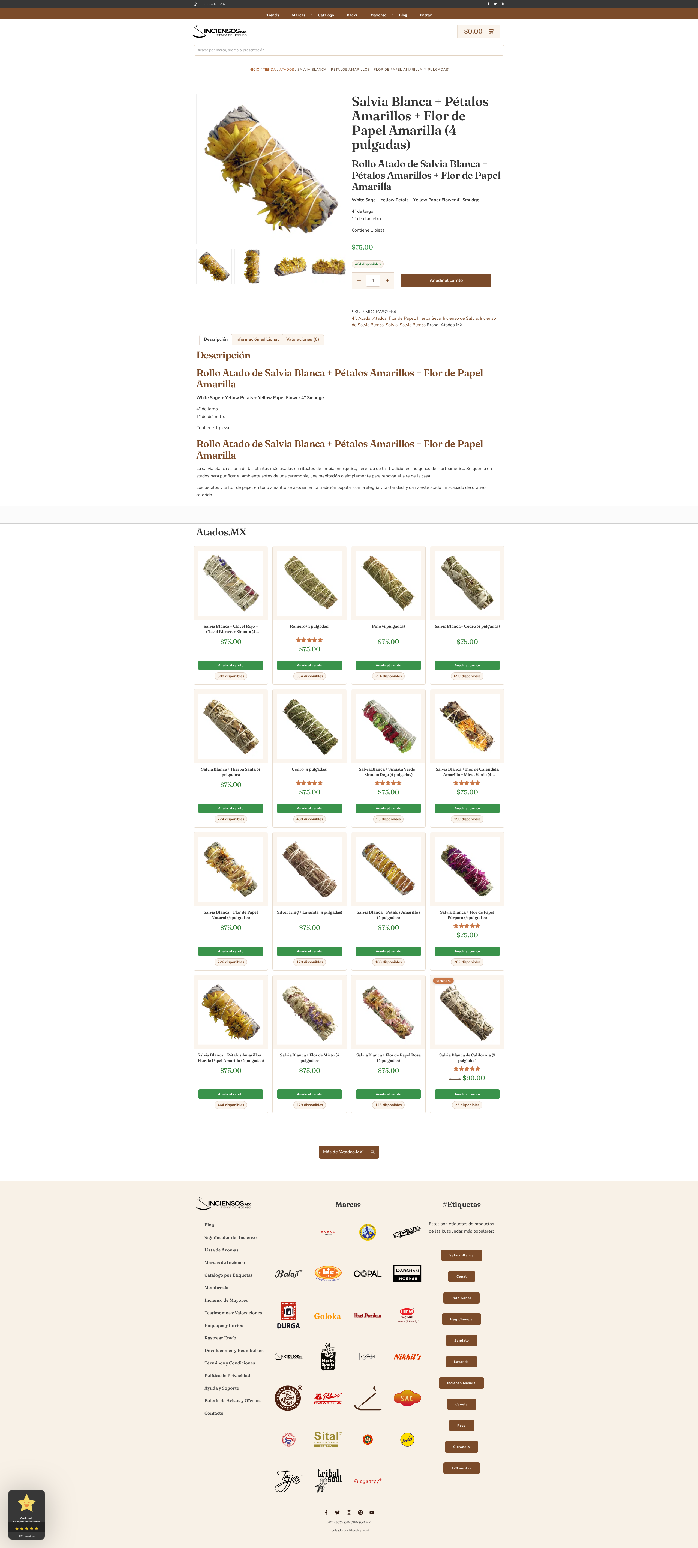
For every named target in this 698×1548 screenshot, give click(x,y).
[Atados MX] (407, 1247)
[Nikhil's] (407, 1371)
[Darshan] (407, 1288)
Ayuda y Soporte (221, 1388)
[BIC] (328, 1288)
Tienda (272, 15)
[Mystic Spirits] (328, 1371)
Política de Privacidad (227, 1375)
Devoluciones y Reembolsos (234, 1350)
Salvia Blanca (413, 325)
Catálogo (326, 15)
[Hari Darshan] (368, 1330)
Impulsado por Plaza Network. (349, 1530)
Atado (364, 318)
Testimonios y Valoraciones (233, 1312)
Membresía (216, 1287)
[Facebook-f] (488, 4)
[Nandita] (368, 1371)
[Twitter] (495, 4)
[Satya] (289, 1454)
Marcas (298, 15)
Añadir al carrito (446, 280)
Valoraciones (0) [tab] (302, 339)
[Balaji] (289, 1288)
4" (354, 318)
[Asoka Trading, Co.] (368, 1247)
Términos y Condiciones (229, 1363)
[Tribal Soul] (328, 1496)
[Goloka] (328, 1330)
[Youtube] (371, 1512)
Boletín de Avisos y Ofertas (232, 1400)
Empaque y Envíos (223, 1325)
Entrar (426, 15)
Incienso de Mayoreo (226, 1300)
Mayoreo (378, 15)
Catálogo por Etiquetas (228, 1275)
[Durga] (289, 1330)
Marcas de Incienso (224, 1262)
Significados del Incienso (230, 1237)
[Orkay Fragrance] (289, 1413)
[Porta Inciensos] (368, 1413)
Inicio (254, 69)
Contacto (214, 1413)
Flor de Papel (402, 318)
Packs (352, 15)
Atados (286, 69)
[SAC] (407, 1413)
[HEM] (407, 1330)
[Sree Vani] (407, 1454)
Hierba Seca (429, 318)
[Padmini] (328, 1413)
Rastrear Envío (220, 1337)
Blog (403, 15)
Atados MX (451, 325)
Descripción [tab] (216, 339)
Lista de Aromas (221, 1250)
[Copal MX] (368, 1288)
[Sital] (328, 1454)
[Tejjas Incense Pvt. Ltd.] (289, 1496)
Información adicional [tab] (257, 339)
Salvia (392, 325)
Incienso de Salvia (460, 318)
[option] (271, 169)
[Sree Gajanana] (368, 1454)
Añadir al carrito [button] (230, 665)
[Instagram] (502, 4)
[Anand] (328, 1247)
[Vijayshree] (368, 1496)
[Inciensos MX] (289, 1371)
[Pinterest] (360, 1512)
